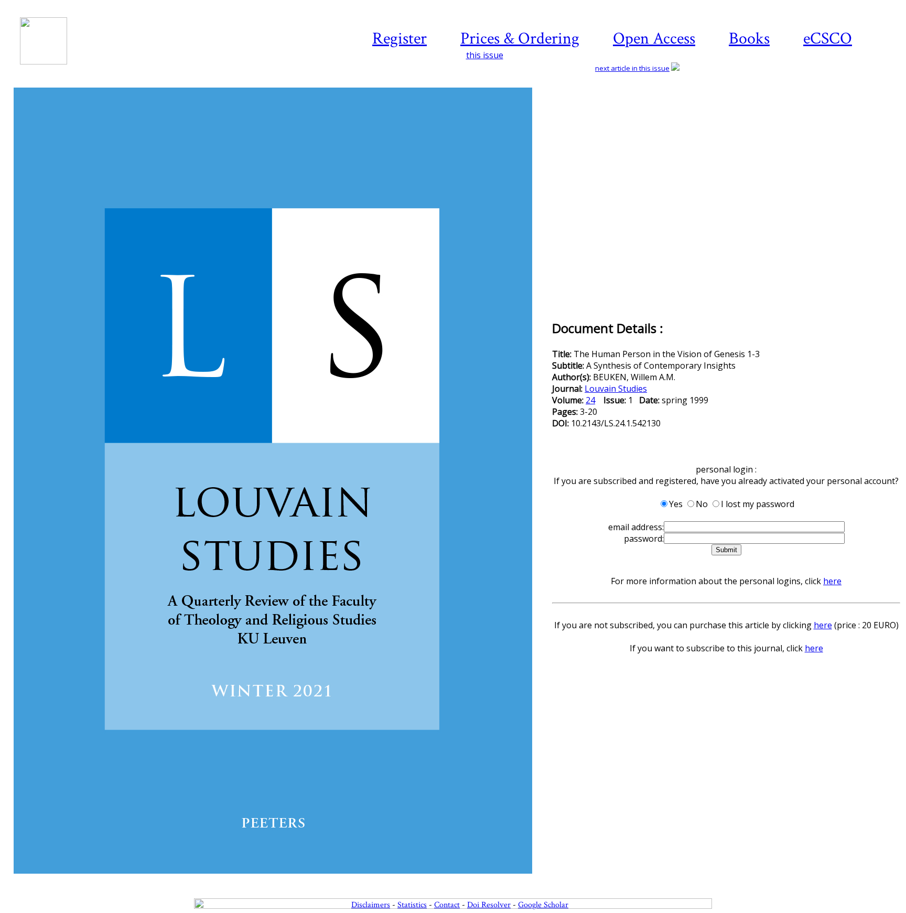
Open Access (654, 38)
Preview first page (281, 879)
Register (399, 38)
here (832, 581)
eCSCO (827, 38)
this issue (484, 55)
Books (749, 38)
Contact (447, 904)
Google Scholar (543, 904)
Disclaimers (370, 904)
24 (590, 400)
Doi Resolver (489, 904)
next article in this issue (632, 68)
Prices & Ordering (519, 38)
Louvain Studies (616, 388)
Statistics (412, 904)
